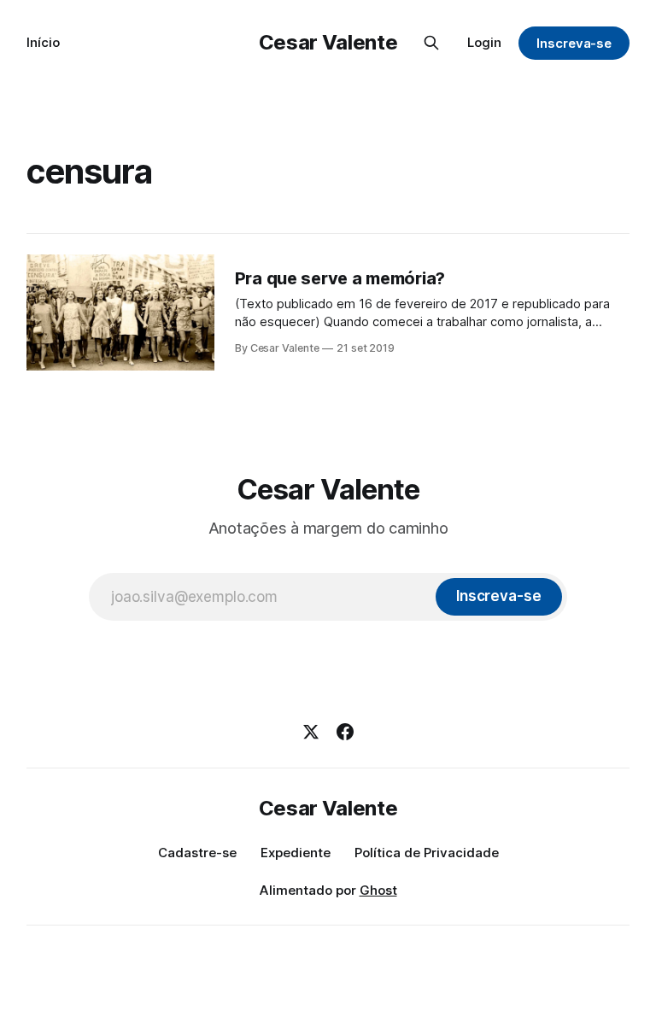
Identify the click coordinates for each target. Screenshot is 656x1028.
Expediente (296, 852)
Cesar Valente (328, 42)
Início (43, 42)
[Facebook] (345, 731)
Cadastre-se (197, 852)
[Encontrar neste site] (431, 42)
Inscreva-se (574, 43)
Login (484, 42)
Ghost (378, 890)
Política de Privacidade (426, 852)
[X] (310, 731)
